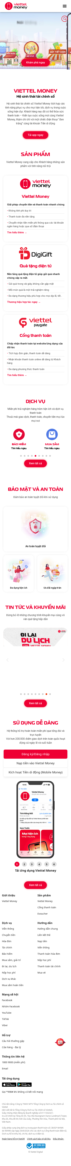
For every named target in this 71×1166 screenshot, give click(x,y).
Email (5, 1068)
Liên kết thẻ (43, 934)
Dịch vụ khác (9, 978)
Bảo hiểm (7, 953)
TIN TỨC (35, 606)
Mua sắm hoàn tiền (12, 985)
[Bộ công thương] (35, 1146)
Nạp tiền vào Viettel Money (35, 763)
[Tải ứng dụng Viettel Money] (17, 1085)
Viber (5, 1025)
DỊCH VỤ (35, 400)
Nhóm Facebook (11, 1006)
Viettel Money (9, 901)
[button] (35, 62)
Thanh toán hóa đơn (48, 953)
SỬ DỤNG (35, 722)
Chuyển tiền (8, 934)
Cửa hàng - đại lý (11, 1047)
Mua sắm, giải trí (11, 960)
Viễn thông (8, 928)
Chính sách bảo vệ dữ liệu (39, 1138)
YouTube (6, 1012)
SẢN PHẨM (35, 153)
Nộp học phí (9, 972)
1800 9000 (7, 1062)
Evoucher (42, 913)
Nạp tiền (42, 941)
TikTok (5, 1019)
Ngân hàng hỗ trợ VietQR (13, 1138)
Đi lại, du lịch (9, 966)
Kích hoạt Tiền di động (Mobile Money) (35, 772)
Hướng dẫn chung (47, 928)
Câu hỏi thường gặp (13, 1040)
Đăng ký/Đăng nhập (36, 754)
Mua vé (41, 972)
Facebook (7, 1000)
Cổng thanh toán (46, 907)
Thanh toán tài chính (49, 966)
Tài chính (7, 947)
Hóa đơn (6, 941)
